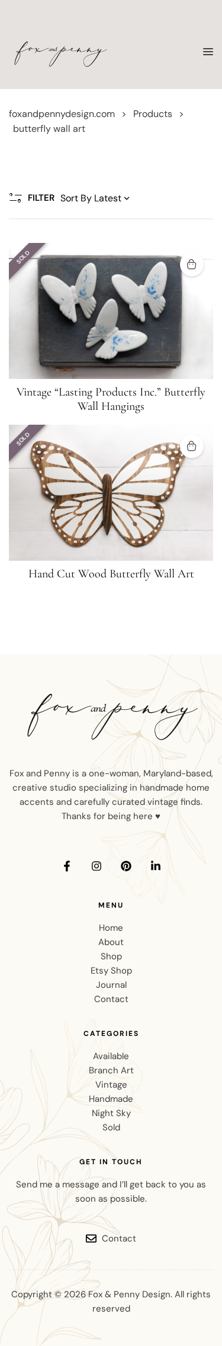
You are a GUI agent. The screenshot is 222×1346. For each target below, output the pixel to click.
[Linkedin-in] (156, 866)
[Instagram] (96, 866)
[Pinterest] (126, 866)
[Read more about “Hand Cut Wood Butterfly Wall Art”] (192, 446)
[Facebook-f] (67, 866)
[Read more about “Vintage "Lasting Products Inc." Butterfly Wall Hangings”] (192, 264)
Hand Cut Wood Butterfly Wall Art (111, 574)
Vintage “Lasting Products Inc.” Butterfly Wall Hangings (111, 399)
